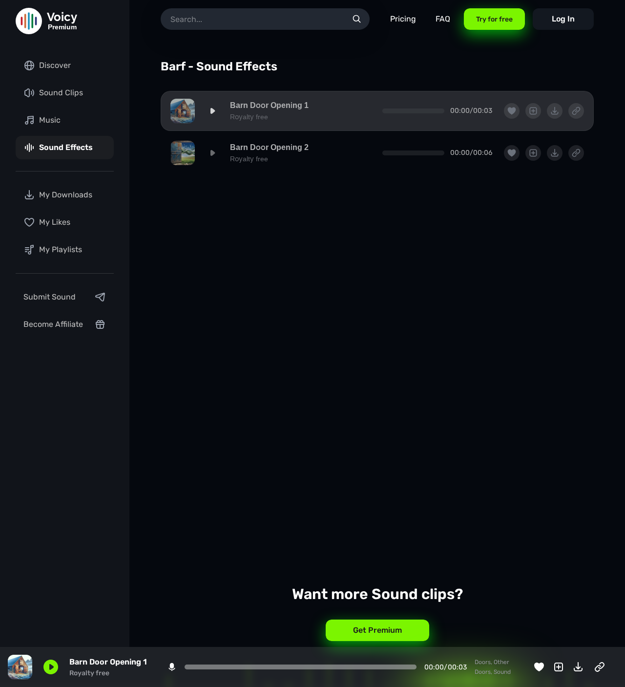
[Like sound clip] (539, 667)
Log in (563, 18)
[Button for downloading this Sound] (578, 667)
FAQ (443, 18)
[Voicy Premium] (29, 21)
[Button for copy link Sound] (599, 667)
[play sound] (212, 111)
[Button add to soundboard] (558, 667)
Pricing (403, 18)
